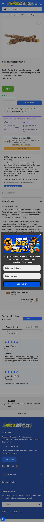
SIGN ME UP (22, 284)
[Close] (40, 234)
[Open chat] (3, 519)
